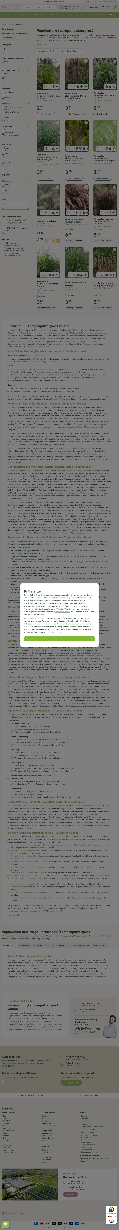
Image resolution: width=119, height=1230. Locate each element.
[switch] (111, 1221)
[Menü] (115, 1207)
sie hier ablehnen (62, 612)
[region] (59, 615)
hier (43, 614)
